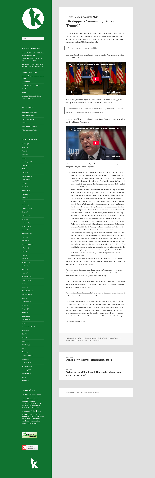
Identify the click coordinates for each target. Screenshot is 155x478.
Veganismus (25, 362)
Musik (24, 269)
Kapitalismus (25, 233)
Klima (23, 237)
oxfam (24, 411)
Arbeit (24, 154)
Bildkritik (24, 165)
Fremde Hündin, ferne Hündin (30, 85)
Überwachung (26, 355)
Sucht (23, 337)
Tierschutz (25, 345)
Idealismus (33, 403)
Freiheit (24, 197)
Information (25, 226)
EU (38, 397)
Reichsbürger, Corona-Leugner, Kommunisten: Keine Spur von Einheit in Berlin (33, 67)
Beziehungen (25, 162)
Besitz (23, 158)
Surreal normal (26, 81)
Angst (23, 151)
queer (23, 298)
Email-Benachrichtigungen (29, 126)
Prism (39, 411)
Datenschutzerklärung (28, 119)
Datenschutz (25, 176)
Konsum (24, 240)
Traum (24, 352)
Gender (24, 205)
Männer (33, 408)
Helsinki (69, 340)
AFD (23, 394)
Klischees (24, 405)
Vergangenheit (26, 366)
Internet (24, 230)
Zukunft (24, 380)
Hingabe (24, 215)
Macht (24, 258)
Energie (24, 187)
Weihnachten (25, 373)
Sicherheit (25, 319)
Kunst (23, 255)
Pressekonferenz (77, 340)
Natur (23, 273)
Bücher (24, 169)
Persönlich (25, 280)
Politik (24, 287)
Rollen (24, 312)
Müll (38, 408)
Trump (90, 340)
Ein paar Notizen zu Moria (29, 72)
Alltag (23, 147)
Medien (24, 266)
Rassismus (25, 301)
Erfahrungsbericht (33, 396)
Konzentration (26, 244)
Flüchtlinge (25, 194)
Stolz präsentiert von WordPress (90, 392)
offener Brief (25, 276)
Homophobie (32, 401)
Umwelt (24, 359)
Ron (80, 338)
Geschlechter (25, 401)
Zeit (23, 377)
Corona (24, 172)
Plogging (28, 411)
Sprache (24, 330)
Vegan (30, 418)
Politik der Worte (27, 291)
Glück (23, 212)
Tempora (41, 416)
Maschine (24, 262)
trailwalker (25, 419)
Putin (85, 340)
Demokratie (25, 179)
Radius (24, 92)
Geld (23, 201)
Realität (24, 305)
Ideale (23, 219)
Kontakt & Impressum (28, 115)
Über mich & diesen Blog (29, 112)
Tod (23, 348)
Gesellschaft (25, 208)
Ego (23, 183)
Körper (24, 248)
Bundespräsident (33, 394)
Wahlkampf (25, 370)
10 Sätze (24, 144)
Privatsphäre (25, 294)
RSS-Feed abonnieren (28, 123)
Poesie (24, 284)
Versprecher (96, 340)
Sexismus (24, 416)
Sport (28, 416)
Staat (23, 334)
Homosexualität (26, 403)
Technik (24, 341)
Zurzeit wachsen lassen (28, 89)
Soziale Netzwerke (27, 327)
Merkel (29, 408)
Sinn (23, 323)
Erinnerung (25, 190)
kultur (23, 251)
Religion (24, 309)
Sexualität (25, 316)
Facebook (24, 399)
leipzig (38, 405)
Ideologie (24, 223)
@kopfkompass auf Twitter (29, 130)
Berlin (26, 394)
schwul (38, 414)
